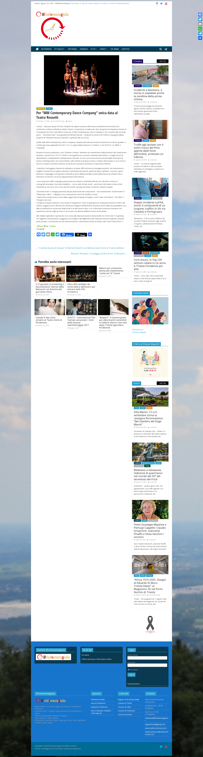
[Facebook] (200, 14)
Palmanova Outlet (98, 699)
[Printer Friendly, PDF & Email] (46, 226)
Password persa (133, 684)
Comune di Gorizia (125, 714)
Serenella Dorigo (59, 121)
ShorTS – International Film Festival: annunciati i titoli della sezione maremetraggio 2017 (81, 321)
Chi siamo (114, 49)
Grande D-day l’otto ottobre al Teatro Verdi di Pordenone (49, 320)
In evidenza (46, 49)
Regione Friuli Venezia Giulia (128, 699)
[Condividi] (200, 38)
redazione (153, 102)
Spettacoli (40, 109)
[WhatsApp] (200, 28)
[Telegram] (200, 33)
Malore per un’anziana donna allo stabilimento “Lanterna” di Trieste (111, 271)
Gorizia (145, 253)
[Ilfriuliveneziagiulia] (37, 49)
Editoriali (72, 49)
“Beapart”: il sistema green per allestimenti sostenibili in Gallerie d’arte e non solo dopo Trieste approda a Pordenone (113, 322)
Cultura (137, 463)
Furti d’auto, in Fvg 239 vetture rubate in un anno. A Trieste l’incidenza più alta (99, 3)
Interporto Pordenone (99, 707)
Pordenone (157, 198)
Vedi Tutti (162, 61)
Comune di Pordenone (126, 711)
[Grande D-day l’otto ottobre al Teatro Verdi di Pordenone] (50, 300)
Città (92, 49)
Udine (156, 86)
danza (70, 121)
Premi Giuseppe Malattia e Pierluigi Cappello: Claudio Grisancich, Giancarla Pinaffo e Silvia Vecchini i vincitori (150, 531)
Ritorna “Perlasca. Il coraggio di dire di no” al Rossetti (99, 253)
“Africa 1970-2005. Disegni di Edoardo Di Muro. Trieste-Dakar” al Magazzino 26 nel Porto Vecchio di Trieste (150, 586)
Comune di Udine (124, 707)
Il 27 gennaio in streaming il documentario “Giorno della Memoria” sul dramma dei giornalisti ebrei (50, 288)
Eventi (103, 49)
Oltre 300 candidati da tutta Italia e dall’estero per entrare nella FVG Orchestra (81, 288)
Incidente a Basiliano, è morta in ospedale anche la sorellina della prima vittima (149, 94)
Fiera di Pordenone (98, 703)
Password (131, 662)
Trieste (49, 109)
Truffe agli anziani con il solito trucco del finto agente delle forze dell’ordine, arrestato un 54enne (148, 151)
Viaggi (147, 466)
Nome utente (132, 655)
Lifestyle (126, 49)
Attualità (58, 49)
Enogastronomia (148, 463)
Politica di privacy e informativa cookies (97, 659)
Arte (136, 408)
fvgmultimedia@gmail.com (155, 724)
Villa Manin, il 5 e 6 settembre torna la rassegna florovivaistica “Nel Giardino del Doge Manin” (148, 418)
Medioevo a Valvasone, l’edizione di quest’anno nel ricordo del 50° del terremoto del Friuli (148, 474)
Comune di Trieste (125, 703)
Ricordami (134, 670)
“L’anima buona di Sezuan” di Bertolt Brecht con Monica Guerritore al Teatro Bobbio (80, 248)
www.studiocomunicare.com (156, 728)
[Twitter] (200, 19)
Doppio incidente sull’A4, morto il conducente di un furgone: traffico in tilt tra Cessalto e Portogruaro (149, 207)
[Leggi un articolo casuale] (165, 49)
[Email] (200, 24)
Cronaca (84, 49)
